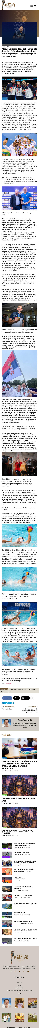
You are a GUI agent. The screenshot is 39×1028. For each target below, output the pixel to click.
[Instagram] (15, 971)
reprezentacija (31, 689)
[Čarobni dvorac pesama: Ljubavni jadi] (19, 785)
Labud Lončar (17, 890)
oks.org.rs (8, 684)
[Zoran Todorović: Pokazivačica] (32, 1003)
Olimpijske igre (22, 689)
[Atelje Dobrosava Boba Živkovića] (7, 871)
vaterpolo (8, 691)
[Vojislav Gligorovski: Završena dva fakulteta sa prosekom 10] (7, 846)
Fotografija (4, 882)
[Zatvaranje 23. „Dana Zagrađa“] (7, 897)
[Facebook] (11, 971)
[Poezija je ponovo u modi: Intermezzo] (7, 906)
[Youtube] (28, 971)
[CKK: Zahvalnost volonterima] (7, 923)
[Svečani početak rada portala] (19, 1017)
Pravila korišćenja (26, 1027)
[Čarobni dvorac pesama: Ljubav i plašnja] (19, 817)
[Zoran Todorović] (6, 724)
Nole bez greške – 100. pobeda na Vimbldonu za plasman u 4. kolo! (29, 710)
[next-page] (6, 840)
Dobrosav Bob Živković (19, 871)
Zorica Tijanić (17, 906)
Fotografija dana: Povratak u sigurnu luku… (23, 887)
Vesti (3, 917)
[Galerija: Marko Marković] (32, 1017)
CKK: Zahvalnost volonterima (23, 921)
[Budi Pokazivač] (6, 1017)
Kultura (4, 899)
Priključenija (5, 865)
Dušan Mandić (13, 689)
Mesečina (4, 795)
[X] (24, 971)
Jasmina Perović (18, 932)
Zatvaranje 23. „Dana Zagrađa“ (23, 895)
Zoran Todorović (25, 720)
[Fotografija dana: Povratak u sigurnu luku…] (7, 889)
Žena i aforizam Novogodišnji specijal (25, 938)
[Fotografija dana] (7, 880)
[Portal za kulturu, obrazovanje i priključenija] (8, 5)
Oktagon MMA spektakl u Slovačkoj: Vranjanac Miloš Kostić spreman (25, 862)
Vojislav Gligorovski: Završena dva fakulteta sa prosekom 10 (24, 844)
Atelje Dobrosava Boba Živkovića (24, 869)
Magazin (4, 758)
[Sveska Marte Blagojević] (7, 855)
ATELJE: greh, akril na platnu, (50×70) (25, 930)
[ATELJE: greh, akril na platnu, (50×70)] (7, 932)
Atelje (3, 874)
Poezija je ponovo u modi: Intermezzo (25, 904)
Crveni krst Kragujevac (20, 923)
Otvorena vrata (5, 848)
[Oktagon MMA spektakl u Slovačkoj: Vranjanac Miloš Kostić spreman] (7, 863)
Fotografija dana (7, 709)
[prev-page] (3, 840)
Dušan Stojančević (19, 880)
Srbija (2, 691)
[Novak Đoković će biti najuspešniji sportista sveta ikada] (6, 1003)
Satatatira (4, 943)
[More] (32, 698)
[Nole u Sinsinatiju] (7, 915)
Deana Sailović (18, 940)
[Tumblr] (19, 971)
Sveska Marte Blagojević (21, 852)
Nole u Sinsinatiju (19, 912)
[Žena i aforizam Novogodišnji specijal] (7, 941)
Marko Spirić (17, 865)
